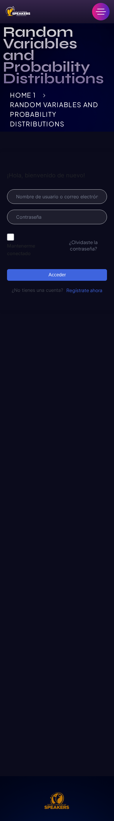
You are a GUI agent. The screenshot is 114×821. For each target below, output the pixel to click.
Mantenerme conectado (21, 249)
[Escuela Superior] (17, 11)
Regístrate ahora (84, 290)
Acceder (57, 274)
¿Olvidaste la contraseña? (83, 245)
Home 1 (23, 95)
